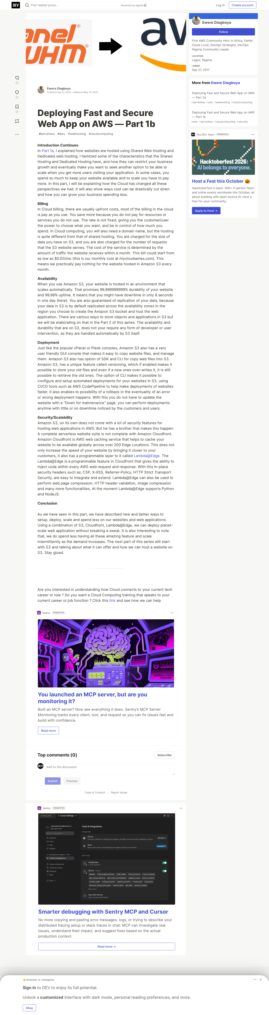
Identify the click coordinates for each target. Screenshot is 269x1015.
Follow (223, 32)
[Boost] (17, 121)
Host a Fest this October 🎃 (221, 181)
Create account (242, 5)
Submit (53, 781)
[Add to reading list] (17, 108)
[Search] (27, 5)
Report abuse (119, 792)
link (112, 600)
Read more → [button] (107, 946)
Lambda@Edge (147, 456)
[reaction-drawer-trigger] (17, 79)
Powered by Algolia (132, 5)
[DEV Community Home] (15, 5)
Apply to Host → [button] (206, 210)
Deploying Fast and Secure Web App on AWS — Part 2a (223, 97)
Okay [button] (29, 1008)
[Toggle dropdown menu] (172, 613)
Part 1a (48, 151)
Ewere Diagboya (58, 88)
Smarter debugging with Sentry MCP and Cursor (103, 911)
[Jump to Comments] (17, 94)
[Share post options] (17, 134)
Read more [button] (48, 730)
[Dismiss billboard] (260, 979)
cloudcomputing (101, 134)
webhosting (77, 134)
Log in (220, 5)
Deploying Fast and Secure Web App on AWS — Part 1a (223, 117)
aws (61, 134)
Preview (71, 781)
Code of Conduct (95, 792)
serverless (47, 134)
